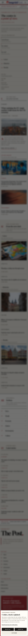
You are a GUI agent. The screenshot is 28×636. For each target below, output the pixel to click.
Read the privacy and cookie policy (9, 624)
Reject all (7, 629)
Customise (14, 632)
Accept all (20, 629)
